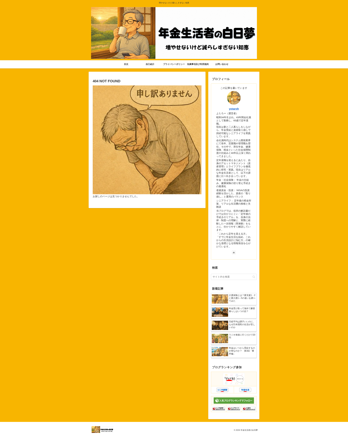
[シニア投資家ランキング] (218, 408)
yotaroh (234, 108)
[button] (253, 276)
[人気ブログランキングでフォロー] (234, 400)
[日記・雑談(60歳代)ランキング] (249, 408)
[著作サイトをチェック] (234, 252)
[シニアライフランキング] (234, 408)
